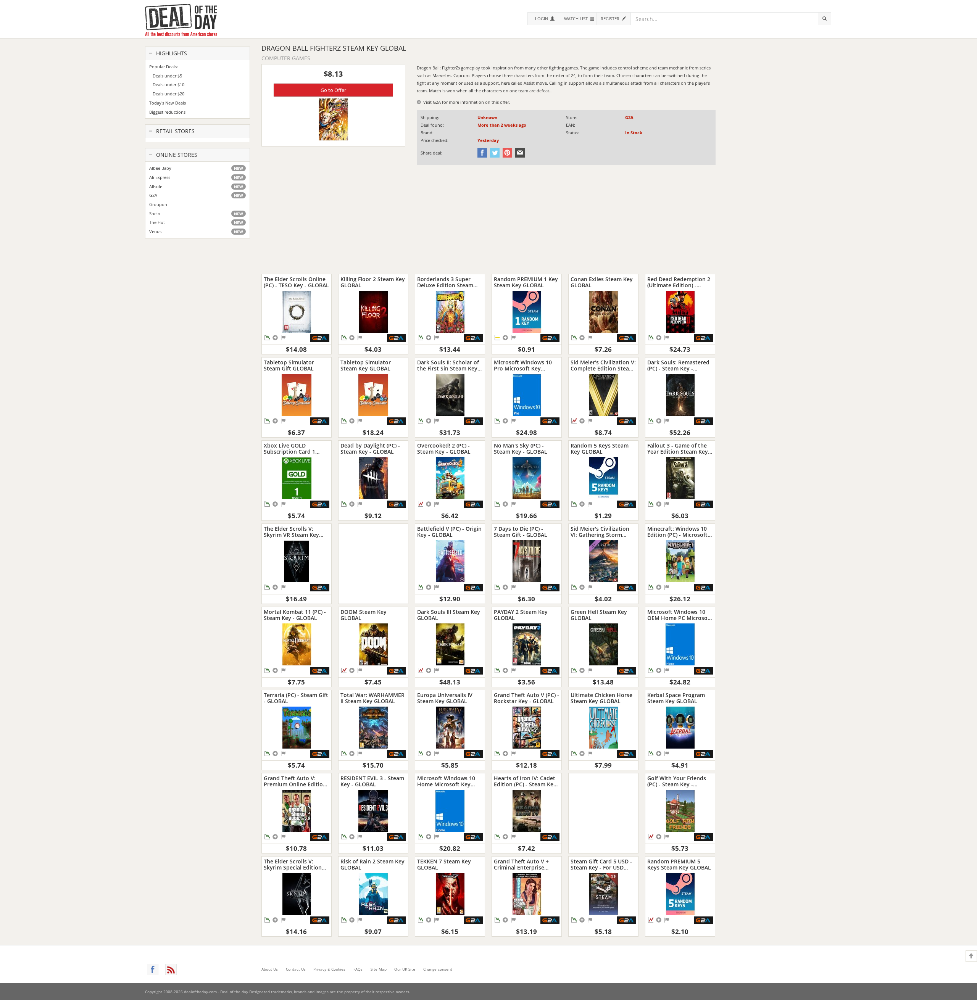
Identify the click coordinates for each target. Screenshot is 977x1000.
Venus (196, 231)
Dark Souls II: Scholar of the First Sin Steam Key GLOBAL (448, 365)
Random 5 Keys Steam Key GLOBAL (600, 448)
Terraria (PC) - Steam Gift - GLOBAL (296, 698)
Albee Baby (196, 168)
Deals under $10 (166, 84)
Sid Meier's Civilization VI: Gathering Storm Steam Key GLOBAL (600, 531)
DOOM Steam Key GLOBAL (363, 615)
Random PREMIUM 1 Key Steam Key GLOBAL (526, 282)
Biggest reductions (167, 112)
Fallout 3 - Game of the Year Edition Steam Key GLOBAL (677, 448)
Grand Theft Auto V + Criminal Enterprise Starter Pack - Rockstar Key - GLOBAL (524, 864)
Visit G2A (431, 102)
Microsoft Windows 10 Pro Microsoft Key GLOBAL (523, 365)
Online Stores (176, 154)
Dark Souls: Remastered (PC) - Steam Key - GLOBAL (678, 365)
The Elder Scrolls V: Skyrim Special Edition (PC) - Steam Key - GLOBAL (293, 864)
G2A (196, 195)
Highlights (171, 53)
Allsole (196, 186)
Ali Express (196, 177)
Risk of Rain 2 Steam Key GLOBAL (372, 864)
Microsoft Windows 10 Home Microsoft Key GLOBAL (446, 781)
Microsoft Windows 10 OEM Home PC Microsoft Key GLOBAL (679, 615)
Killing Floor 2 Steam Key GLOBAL (372, 282)
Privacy (329, 969)
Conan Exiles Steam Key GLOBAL (602, 282)
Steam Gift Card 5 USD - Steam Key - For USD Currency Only (601, 864)
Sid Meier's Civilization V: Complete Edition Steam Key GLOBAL (603, 365)
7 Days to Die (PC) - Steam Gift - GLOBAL (520, 531)
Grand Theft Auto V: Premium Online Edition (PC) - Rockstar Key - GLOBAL (295, 781)
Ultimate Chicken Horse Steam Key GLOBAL (601, 698)
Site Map (379, 969)
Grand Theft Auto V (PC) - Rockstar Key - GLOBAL (526, 698)
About (269, 969)
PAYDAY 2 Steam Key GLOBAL (521, 615)
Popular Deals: (163, 66)
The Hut (196, 222)
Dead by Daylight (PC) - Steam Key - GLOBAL (370, 448)
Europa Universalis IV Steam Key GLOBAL (444, 698)
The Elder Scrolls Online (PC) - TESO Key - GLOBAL (296, 282)
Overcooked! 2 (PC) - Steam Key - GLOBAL (444, 448)
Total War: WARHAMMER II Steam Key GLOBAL (372, 698)
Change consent (437, 969)
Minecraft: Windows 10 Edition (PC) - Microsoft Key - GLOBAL (677, 531)
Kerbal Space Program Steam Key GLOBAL (676, 698)
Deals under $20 (166, 94)
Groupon (158, 204)
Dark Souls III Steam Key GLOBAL (448, 615)
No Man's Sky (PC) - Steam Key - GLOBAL (520, 448)
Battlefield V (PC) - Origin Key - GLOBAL (449, 531)
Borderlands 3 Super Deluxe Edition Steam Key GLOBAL (445, 282)
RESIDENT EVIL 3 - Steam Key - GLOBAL (372, 781)
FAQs (358, 969)
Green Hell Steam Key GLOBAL (599, 615)
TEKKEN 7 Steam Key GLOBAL (444, 864)
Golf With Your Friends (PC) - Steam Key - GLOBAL (676, 781)
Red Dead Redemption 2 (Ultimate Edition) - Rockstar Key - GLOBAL (678, 282)
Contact (296, 969)
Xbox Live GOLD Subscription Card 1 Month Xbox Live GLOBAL (289, 448)
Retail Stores (175, 131)
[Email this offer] (519, 152)
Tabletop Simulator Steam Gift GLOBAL (289, 365)
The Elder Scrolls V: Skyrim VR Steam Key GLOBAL (291, 531)
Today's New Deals (167, 103)
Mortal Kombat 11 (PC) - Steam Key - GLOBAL (295, 615)
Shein (196, 213)
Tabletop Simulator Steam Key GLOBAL (365, 365)
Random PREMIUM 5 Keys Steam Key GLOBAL (679, 864)
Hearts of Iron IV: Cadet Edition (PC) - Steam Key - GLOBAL (525, 781)
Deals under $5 (165, 76)
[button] (544, 18)
